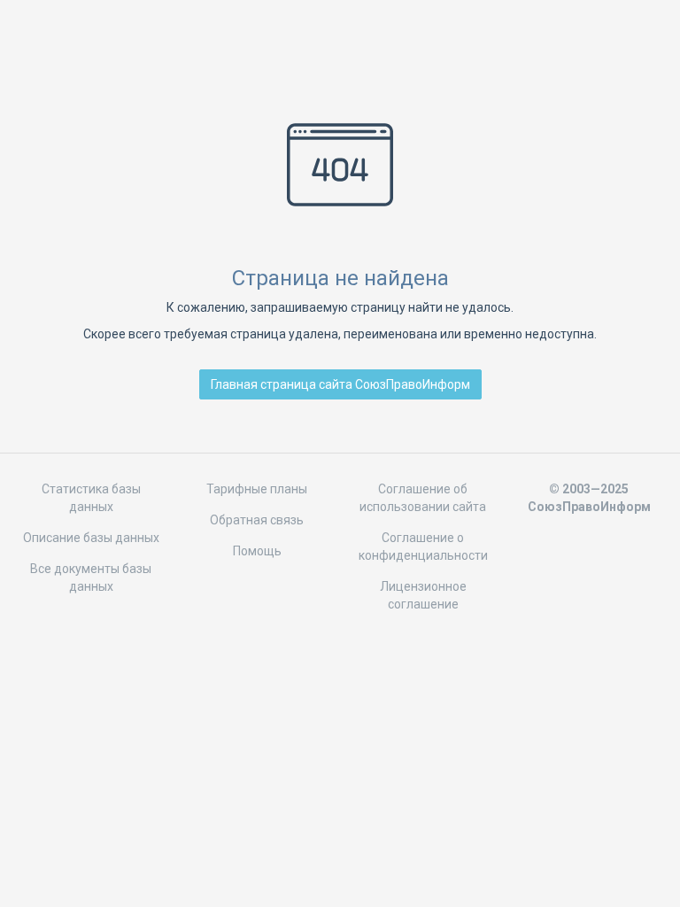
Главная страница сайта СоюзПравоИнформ (340, 384)
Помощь (257, 551)
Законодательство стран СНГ (340, 42)
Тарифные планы (256, 489)
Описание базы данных (91, 538)
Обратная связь (257, 520)
